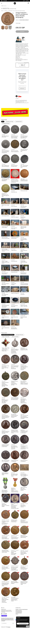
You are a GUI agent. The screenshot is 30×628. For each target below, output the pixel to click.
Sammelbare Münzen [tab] (19, 121)
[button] (28, 3)
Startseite (2, 10)
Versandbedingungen (19, 612)
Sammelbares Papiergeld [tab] (5, 123)
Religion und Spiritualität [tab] (5, 336)
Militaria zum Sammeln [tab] (15, 336)
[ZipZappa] (15, 3)
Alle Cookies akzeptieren (23, 623)
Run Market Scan (22, 88)
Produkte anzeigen (4, 119)
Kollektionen (5, 10)
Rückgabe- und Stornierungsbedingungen (22, 609)
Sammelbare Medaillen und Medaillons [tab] (7, 334)
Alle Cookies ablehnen (22, 625)
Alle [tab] (2, 121)
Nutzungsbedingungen (19, 611)
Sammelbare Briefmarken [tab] (19, 334)
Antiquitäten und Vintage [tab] (9, 121)
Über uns (17, 613)
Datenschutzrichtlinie (19, 610)
